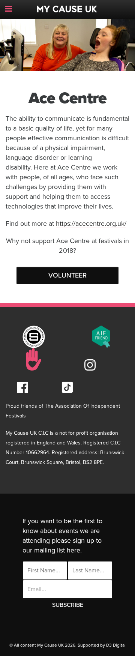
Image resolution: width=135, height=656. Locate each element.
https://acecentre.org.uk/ (91, 223)
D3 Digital (116, 645)
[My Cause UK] (67, 6)
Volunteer (67, 275)
